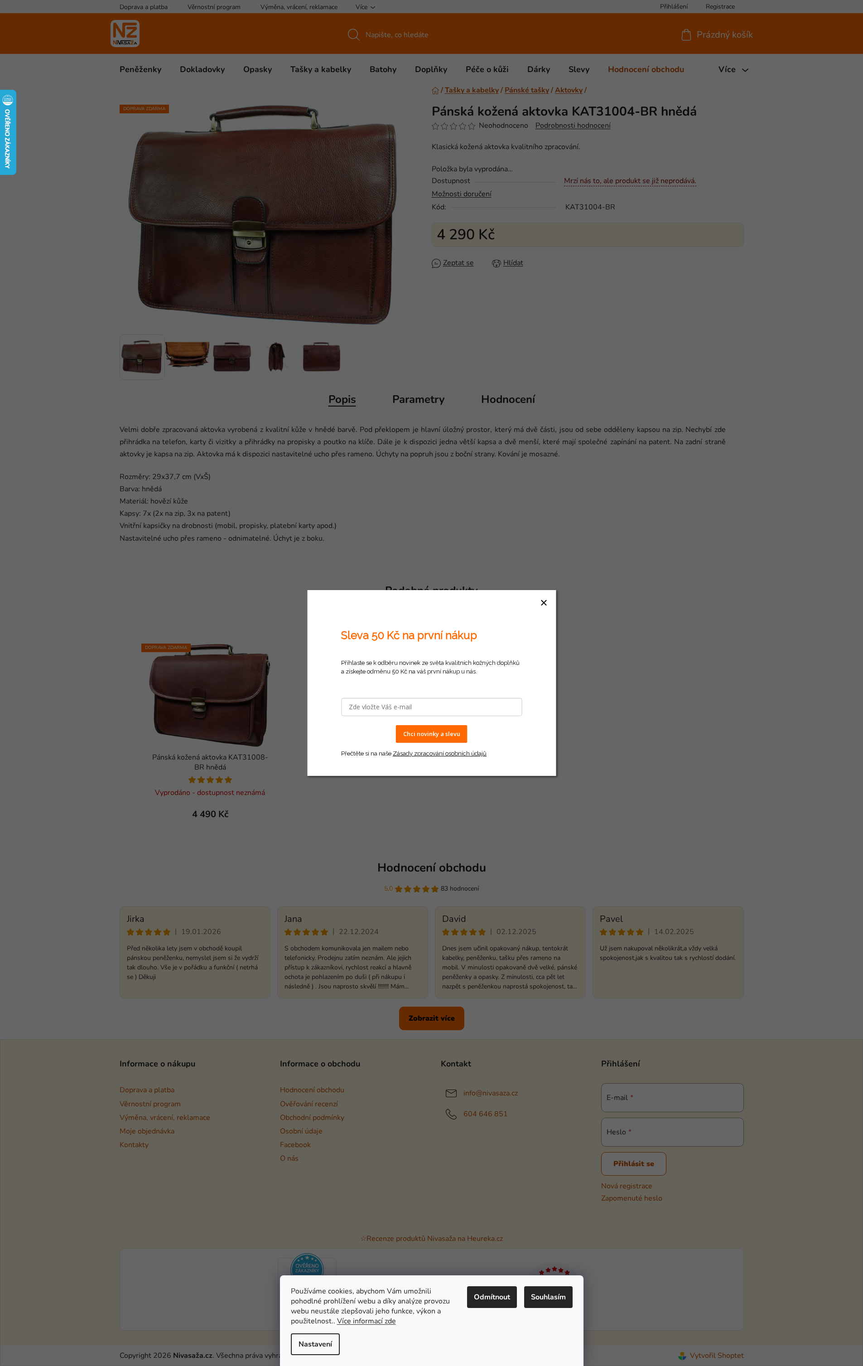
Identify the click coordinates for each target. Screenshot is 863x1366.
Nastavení (315, 1344)
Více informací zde (366, 1321)
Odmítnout (492, 1297)
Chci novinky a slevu (431, 734)
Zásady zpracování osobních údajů (440, 753)
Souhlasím (548, 1297)
